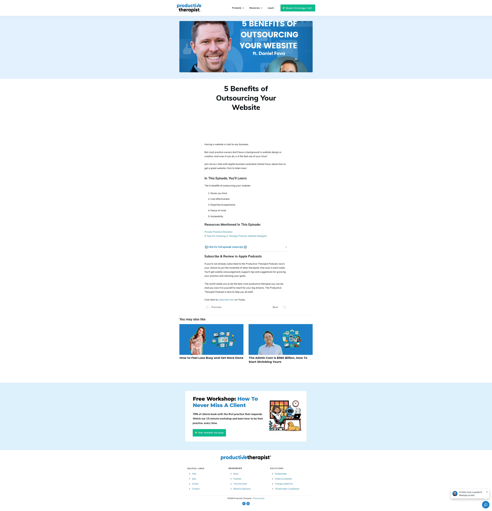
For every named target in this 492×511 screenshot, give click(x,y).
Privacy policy (258, 498)
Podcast (237, 478)
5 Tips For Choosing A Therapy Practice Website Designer (235, 235)
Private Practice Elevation (218, 231)
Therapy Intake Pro (284, 483)
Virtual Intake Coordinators (287, 488)
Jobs (194, 478)
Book (235, 473)
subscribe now (226, 299)
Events (195, 483)
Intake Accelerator (283, 478)
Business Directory (242, 488)
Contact (195, 488)
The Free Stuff (240, 483)
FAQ (194, 473)
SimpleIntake (281, 473)
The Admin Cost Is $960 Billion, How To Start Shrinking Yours (281, 345)
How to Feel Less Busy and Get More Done (211, 345)
